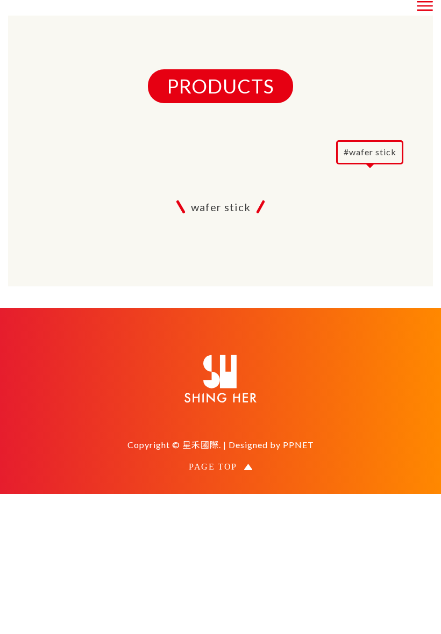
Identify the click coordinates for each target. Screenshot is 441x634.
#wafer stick (370, 152)
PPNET (298, 445)
